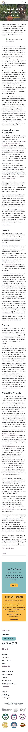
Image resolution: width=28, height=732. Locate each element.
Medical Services (7, 671)
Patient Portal (8, 639)
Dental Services (7, 675)
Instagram (16, 643)
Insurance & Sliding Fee (9, 684)
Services (4, 678)
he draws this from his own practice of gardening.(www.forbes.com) (14, 143)
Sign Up (14, 585)
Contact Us (5, 635)
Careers (4, 692)
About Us (5, 654)
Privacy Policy (18, 705)
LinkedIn (13, 643)
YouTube (3, 643)
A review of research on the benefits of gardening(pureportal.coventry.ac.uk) (13, 433)
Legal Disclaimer (10, 705)
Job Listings (6, 695)
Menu (23, 2)
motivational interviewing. (9, 265)
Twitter (10, 643)
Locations (5, 657)
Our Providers (6, 660)
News (4, 553)
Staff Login (5, 698)
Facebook (7, 643)
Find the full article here (8, 548)
